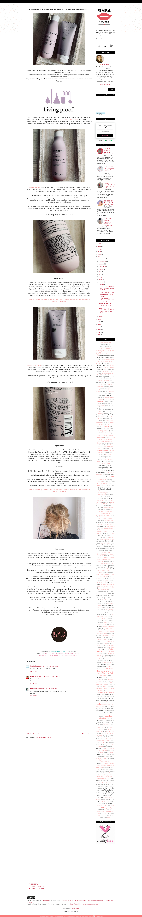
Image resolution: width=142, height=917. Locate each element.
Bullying (104, 422)
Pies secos (110, 677)
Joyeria (105, 567)
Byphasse (99, 426)
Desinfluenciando (105, 496)
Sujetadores (107, 771)
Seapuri (106, 745)
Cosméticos (100, 473)
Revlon (104, 733)
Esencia (104, 517)
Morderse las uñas (101, 624)
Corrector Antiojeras (105, 463)
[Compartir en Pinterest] (75, 651)
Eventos (99, 524)
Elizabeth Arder (108, 509)
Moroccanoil (110, 624)
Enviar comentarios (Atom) (42, 737)
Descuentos (109, 494)
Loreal (111, 586)
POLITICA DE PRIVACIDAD (37, 888)
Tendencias (101, 779)
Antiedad (99, 384)
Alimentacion (105, 373)
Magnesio (100, 591)
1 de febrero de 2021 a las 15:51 (48, 666)
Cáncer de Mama (107, 432)
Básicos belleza (109, 397)
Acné (112, 365)
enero (101, 316)
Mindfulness (109, 620)
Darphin (112, 485)
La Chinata (110, 574)
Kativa (97, 569)
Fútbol (107, 537)
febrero (101, 284)
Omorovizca (99, 643)
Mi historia (108, 614)
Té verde (106, 776)
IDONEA (98, 557)
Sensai (101, 752)
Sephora (107, 752)
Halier (99, 550)
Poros (105, 685)
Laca (108, 578)
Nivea (105, 633)
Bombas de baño (108, 418)
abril (100, 279)
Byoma (110, 424)
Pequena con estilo (36, 676)
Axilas (101, 391)
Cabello (105, 426)
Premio (105, 686)
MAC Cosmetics (103, 590)
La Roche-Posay (103, 576)
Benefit (111, 409)
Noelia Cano (34, 689)
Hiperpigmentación (103, 554)
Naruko (98, 630)
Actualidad (111, 369)
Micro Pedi (102, 618)
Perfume (101, 655)
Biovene (110, 413)
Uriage (99, 803)
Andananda (109, 378)
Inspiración (100, 563)
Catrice (99, 436)
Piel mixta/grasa (103, 671)
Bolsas (101, 418)
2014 (99, 334)
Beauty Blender (102, 403)
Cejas (97, 437)
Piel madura (101, 669)
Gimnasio (103, 543)
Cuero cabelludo (102, 483)
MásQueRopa (34, 666)
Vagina (103, 803)
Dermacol (102, 491)
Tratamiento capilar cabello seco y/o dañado (56, 655)
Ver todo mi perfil (105, 84)
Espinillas (110, 519)
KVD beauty (109, 572)
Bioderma (105, 411)
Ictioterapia (111, 556)
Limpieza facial (105, 584)
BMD (97, 417)
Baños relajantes (107, 393)
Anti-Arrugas (109, 382)
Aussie (108, 388)
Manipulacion (107, 595)
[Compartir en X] (72, 651)
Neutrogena (110, 632)
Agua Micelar (106, 371)
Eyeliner (99, 530)
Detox (105, 500)
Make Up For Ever (108, 591)
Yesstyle (109, 815)
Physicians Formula (102, 660)
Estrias (98, 522)
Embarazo (101, 511)
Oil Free (109, 639)
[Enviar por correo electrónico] (69, 651)
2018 (99, 324)
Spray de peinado (108, 764)
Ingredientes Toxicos (108, 561)
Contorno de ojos (107, 461)
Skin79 (99, 760)
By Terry (105, 424)
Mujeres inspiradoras (108, 626)
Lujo (97, 588)
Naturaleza (111, 630)
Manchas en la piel (101, 593)
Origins (105, 643)
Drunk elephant (100, 506)
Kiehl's (112, 569)
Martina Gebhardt (107, 601)
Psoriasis (106, 724)
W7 (106, 813)
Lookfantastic (105, 586)
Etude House (110, 522)
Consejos (108, 454)
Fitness (112, 533)
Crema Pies (109, 479)
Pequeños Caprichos (101, 653)
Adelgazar (99, 371)
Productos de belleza (105, 692)
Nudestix (99, 637)
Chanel (99, 443)
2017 (99, 327)
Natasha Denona (104, 630)
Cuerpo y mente (101, 485)
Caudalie (104, 436)
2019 (99, 322)
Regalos (109, 729)
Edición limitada (108, 507)
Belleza (100, 409)
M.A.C (112, 588)
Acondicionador (102, 369)
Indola (99, 559)
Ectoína (112, 506)
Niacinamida (99, 633)
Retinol (99, 733)
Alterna (103, 375)
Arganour (110, 386)
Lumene (101, 588)
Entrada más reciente (33, 734)
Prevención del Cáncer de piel (105, 688)
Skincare (103, 760)
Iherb (105, 558)
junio (100, 274)
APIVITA (110, 384)
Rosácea (98, 739)
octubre (101, 264)
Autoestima (110, 390)
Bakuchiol (106, 391)
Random (106, 727)
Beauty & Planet (109, 401)
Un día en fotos (105, 799)
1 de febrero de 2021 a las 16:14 (52, 676)
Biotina (106, 413)
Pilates (99, 679)
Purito (110, 724)
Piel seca (105, 673)
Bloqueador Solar (108, 415)
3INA (97, 352)
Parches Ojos (110, 645)
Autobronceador (101, 390)
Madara (110, 589)
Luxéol (109, 588)
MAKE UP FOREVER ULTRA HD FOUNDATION (108, 151)
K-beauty (111, 567)
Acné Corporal (109, 367)
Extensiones (111, 526)
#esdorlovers (105, 344)
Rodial (108, 737)
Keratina (107, 569)
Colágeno (112, 451)
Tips (105, 788)
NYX (99, 639)
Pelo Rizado (105, 649)
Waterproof (111, 813)
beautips (100, 401)
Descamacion (102, 494)
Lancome (105, 580)
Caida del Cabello (103, 430)
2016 (99, 329)
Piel (109, 660)
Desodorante (100, 500)
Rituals (111, 735)
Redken (105, 729)
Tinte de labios (109, 782)
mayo (101, 277)
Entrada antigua (86, 734)
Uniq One (111, 799)
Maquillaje (105, 597)
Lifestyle (103, 582)
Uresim (111, 801)
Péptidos (111, 651)
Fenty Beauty (110, 531)
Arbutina (106, 386)
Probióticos (110, 690)
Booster (100, 420)
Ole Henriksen (110, 641)
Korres (100, 572)
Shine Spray (109, 756)
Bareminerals (102, 395)
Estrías (101, 522)
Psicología (99, 724)
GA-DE (111, 537)
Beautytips (108, 405)
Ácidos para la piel (102, 365)
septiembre (102, 266)
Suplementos (99, 773)
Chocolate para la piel (107, 443)
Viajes (106, 808)
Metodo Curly (102, 612)
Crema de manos (108, 474)
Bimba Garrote (105, 64)
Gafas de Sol (105, 539)
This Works (111, 780)
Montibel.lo (111, 622)
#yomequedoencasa (105, 346)
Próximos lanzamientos (107, 722)
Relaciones (99, 731)
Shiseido (98, 758)
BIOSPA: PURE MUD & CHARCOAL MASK (105, 304)
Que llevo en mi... (103, 726)
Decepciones (101, 487)
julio (100, 272)
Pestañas (100, 659)
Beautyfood (101, 405)
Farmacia (104, 530)
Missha (98, 622)
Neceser (104, 631)
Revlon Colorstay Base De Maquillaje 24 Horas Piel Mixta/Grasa (109, 222)
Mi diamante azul (75, 908)
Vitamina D (109, 809)
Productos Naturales (107, 700)
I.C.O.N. (106, 556)
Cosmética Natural (108, 471)
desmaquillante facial (105, 498)
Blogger (99, 415)
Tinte (102, 782)
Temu (111, 776)
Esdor (99, 517)
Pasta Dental (99, 647)
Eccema (107, 506)
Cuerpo (110, 483)
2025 (99, 246)
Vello (112, 805)
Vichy (110, 808)
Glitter (109, 545)
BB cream (100, 399)
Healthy (106, 550)
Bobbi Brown (103, 417)
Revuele (99, 735)
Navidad (99, 632)
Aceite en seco (104, 356)
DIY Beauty (106, 504)
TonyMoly (98, 792)
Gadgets (99, 539)
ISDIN (111, 563)
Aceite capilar (104, 354)
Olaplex (103, 641)
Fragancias (99, 537)
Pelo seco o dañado (72, 653)
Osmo (109, 643)
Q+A (113, 724)
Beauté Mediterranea (108, 399)
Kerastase (101, 569)
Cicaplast (98, 445)
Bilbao (100, 411)
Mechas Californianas (108, 607)
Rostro (103, 739)
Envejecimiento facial (102, 515)
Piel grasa (110, 667)
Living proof (59, 653)
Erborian (112, 515)
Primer (104, 690)
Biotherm (101, 413)
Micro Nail (110, 616)
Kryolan (104, 572)
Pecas (104, 647)
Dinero (98, 504)
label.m (110, 576)
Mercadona (100, 611)
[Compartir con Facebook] (73, 651)
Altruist (107, 375)
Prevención (110, 686)
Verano (101, 808)
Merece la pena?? (108, 611)
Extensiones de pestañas (105, 528)
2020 (99, 319)
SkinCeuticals (109, 760)
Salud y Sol (100, 745)
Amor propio (104, 377)
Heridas (110, 550)
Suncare (112, 771)
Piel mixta (109, 669)
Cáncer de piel (101, 434)
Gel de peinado (100, 541)
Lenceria (111, 580)
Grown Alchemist (106, 546)
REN (104, 731)
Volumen (102, 813)
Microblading (100, 620)
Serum (98, 754)
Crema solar (99, 481)
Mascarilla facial (107, 605)
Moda (105, 622)
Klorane (111, 570)
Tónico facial (108, 790)
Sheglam (100, 756)
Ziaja (108, 817)
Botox (103, 420)
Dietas (112, 502)
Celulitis (101, 437)
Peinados (108, 647)
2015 (99, 332)
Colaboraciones (102, 451)
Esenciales (110, 517)
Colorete (101, 452)
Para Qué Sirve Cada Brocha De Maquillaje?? (109, 168)
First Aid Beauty (106, 533)
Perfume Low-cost (109, 655)
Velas (108, 805)
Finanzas (98, 533)
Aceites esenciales (108, 359)
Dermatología (102, 493)
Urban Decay (105, 801)
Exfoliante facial (101, 526)
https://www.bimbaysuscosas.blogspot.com (84, 904)
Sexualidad (110, 754)
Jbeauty (101, 567)
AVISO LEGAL (33, 884)
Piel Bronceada (106, 662)
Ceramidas (107, 437)
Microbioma (108, 618)
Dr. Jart (112, 504)
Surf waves (106, 773)
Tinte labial (99, 784)
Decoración (109, 487)
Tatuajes (106, 775)
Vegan (75, 655)
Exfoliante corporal (108, 524)
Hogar (111, 554)
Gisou (112, 543)
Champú (99, 439)
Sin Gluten (105, 758)
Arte (105, 388)
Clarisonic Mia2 (101, 446)
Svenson (111, 773)
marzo (101, 282)
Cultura (108, 485)
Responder (33, 671)
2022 (99, 254)
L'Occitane (99, 574)
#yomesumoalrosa (104, 348)
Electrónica (101, 509)
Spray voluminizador (108, 767)
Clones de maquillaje (107, 448)
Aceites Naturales (103, 361)
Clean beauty (109, 447)
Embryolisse (108, 511)
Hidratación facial (105, 552)
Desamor (109, 492)
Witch (104, 815)
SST (98, 769)
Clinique (99, 448)
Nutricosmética (106, 637)
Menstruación (109, 609)
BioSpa (110, 411)
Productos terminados (104, 717)
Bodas (109, 417)
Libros (98, 582)
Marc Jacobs (105, 600)
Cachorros (111, 428)
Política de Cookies (108, 681)
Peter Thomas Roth (108, 659)
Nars (111, 628)
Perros (111, 657)
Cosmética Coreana (105, 467)
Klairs (107, 571)
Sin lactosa (111, 758)
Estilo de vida (109, 520)
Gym (99, 548)
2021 (99, 256)
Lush (105, 588)
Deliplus (101, 489)
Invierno (106, 563)
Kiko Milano (100, 571)
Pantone (104, 645)
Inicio (60, 734)
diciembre (102, 259)
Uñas (99, 801)
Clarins (112, 445)
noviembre (102, 261)
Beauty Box (109, 403)
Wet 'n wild (99, 815)
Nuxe (111, 637)
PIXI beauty (104, 679)
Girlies (108, 543)
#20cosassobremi (105, 342)
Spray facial (100, 765)
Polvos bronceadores (102, 683)
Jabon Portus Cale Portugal (103, 565)
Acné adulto (100, 367)
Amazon (111, 375)
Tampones (101, 774)
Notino (104, 636)
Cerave (112, 437)
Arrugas (102, 388)
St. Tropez (102, 769)
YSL (112, 815)
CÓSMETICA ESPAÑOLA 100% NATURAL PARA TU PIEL (106, 288)
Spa (102, 763)
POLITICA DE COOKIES (36, 886)
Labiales (98, 578)
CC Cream (110, 436)
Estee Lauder (100, 520)
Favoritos (110, 530)
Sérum (103, 754)
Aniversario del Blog (104, 380)
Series (111, 752)
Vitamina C (102, 810)
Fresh (103, 537)
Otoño (112, 643)
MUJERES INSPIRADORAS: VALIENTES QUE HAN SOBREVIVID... (106, 299)
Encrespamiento (105, 513)
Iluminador (110, 558)
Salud (102, 743)
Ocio (105, 639)
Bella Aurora (108, 407)
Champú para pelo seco (105, 441)
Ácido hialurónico (108, 363)
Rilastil (103, 735)
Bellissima (107, 409)
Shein (104, 756)
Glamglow (104, 545)
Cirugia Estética (105, 445)
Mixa (101, 622)
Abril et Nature (106, 352)
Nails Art (107, 628)
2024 (99, 249)
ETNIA (105, 522)
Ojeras (98, 641)
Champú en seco (108, 439)
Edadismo (100, 507)
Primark (99, 690)
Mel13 (98, 609)
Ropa (111, 737)
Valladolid (108, 803)
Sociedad (101, 762)
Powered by (101, 140)
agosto (101, 269)
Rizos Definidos (102, 737)
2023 (99, 251)
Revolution (110, 733)
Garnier (111, 539)
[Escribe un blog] (70, 651)
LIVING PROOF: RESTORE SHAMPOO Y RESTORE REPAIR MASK (106, 310)
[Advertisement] (59, 726)
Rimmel (108, 735)
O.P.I (102, 639)
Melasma (102, 609)
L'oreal (105, 574)
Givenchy (98, 545)
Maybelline (99, 607)
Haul (102, 550)
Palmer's (98, 645)
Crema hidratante (106, 478)
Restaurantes (110, 731)
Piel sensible (106, 674)
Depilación (108, 489)
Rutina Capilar (110, 739)
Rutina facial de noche (103, 741)
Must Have (101, 628)
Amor (98, 377)
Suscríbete (105, 135)
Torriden (103, 792)
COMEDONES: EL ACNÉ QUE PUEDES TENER (109, 202)
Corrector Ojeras (105, 465)
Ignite (102, 557)
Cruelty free (49, 653)
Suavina (102, 771)
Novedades (110, 636)
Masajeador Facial (102, 603)
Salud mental (109, 743)
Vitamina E (100, 811)
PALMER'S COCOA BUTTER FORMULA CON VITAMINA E (109, 185)
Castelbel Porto (110, 434)
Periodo (107, 657)
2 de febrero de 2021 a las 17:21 (47, 689)
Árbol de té (100, 386)
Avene (98, 391)
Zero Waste (103, 817)
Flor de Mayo (108, 535)
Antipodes (105, 384)
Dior (102, 504)
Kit (104, 570)
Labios (104, 578)
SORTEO (106, 762)
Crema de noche (102, 477)
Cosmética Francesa (101, 469)
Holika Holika (100, 556)
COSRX (107, 473)
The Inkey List (104, 780)
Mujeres (99, 626)
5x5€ (100, 352)
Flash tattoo (101, 535)
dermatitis (108, 491)
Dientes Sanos (106, 502)
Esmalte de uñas (102, 519)
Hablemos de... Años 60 (107, 548)
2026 (99, 244)
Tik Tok (99, 782)
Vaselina (99, 805)
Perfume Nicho (101, 657)
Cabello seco (104, 428)
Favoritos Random (101, 532)
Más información (99, 916)
